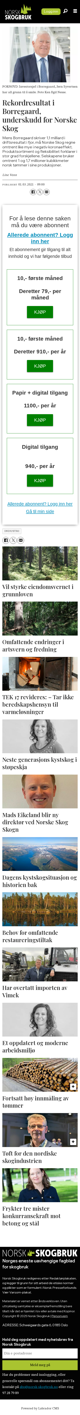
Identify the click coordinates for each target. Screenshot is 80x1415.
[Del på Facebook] (33, 192)
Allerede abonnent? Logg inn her (40, 503)
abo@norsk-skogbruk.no (39, 1387)
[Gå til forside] (18, 11)
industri (11, 531)
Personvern (60, 1316)
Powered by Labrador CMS (40, 1408)
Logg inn (51, 11)
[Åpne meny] (75, 11)
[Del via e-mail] (46, 192)
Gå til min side (40, 511)
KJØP (40, 312)
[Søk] (65, 11)
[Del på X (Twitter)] (40, 192)
